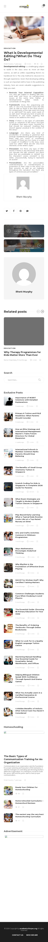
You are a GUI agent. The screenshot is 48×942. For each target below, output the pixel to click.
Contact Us (17, 935)
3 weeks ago (19, 406)
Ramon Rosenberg (10, 360)
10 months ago (22, 360)
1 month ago (19, 476)
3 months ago (20, 701)
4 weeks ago (19, 442)
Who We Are (32, 935)
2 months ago (20, 557)
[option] (24, 338)
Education (10, 48)
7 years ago (18, 64)
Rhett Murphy (8, 64)
